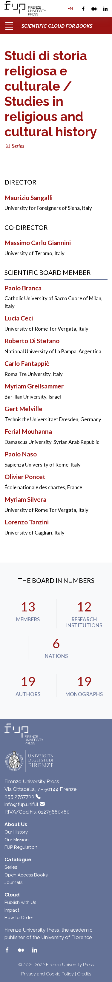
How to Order (18, 917)
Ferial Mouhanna (28, 431)
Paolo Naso (20, 454)
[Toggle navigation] (9, 24)
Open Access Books (25, 875)
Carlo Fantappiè (27, 363)
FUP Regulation (20, 847)
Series (10, 867)
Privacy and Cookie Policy (47, 974)
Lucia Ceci (18, 318)
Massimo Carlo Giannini (37, 243)
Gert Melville (23, 409)
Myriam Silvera (25, 499)
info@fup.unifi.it (21, 804)
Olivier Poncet (24, 477)
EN (70, 8)
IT (62, 8)
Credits (84, 974)
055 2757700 (19, 797)
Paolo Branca (23, 288)
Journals (13, 882)
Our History (16, 832)
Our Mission (16, 839)
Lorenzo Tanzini (26, 522)
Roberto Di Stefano (31, 341)
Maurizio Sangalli (28, 198)
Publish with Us (20, 902)
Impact (11, 910)
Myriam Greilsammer (34, 386)
